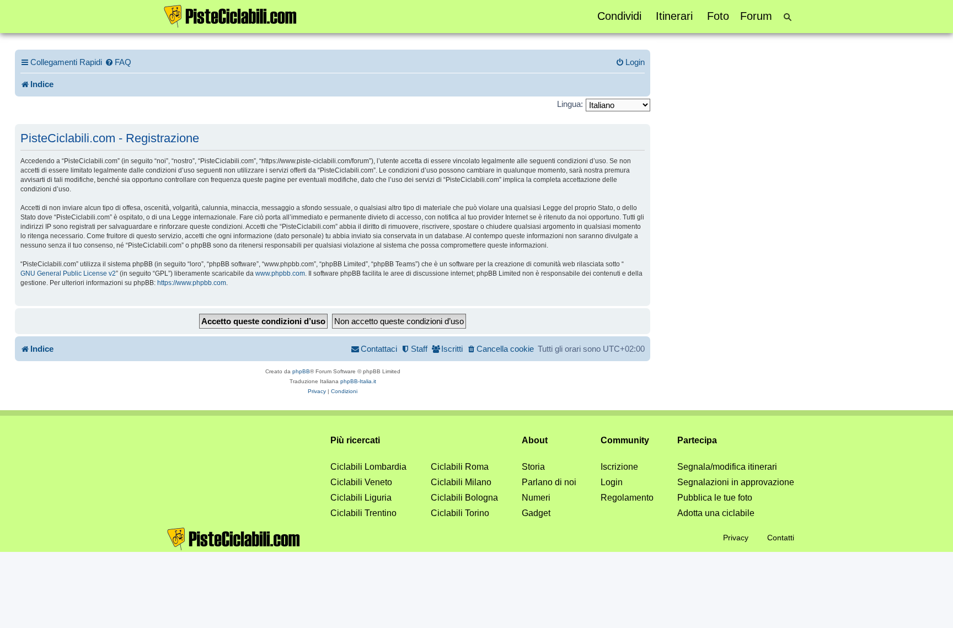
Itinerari (674, 16)
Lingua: (570, 104)
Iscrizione (619, 466)
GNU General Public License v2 (68, 273)
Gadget (536, 513)
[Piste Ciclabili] (230, 15)
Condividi (619, 16)
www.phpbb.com (280, 273)
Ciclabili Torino (460, 513)
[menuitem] (118, 62)
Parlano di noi (549, 482)
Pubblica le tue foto (714, 497)
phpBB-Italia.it (358, 381)
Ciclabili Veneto (361, 482)
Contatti (780, 537)
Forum (756, 16)
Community (625, 440)
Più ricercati (355, 440)
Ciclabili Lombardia (368, 466)
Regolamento (627, 497)
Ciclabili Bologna (464, 497)
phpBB (301, 371)
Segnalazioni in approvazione (735, 482)
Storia (533, 466)
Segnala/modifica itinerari (727, 466)
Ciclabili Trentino (363, 513)
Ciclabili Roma (460, 466)
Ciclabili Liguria (361, 497)
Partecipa (697, 440)
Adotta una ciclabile (715, 513)
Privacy (735, 537)
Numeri (536, 497)
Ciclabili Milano (461, 482)
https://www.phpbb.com (191, 283)
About (535, 440)
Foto (718, 16)
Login (612, 482)
